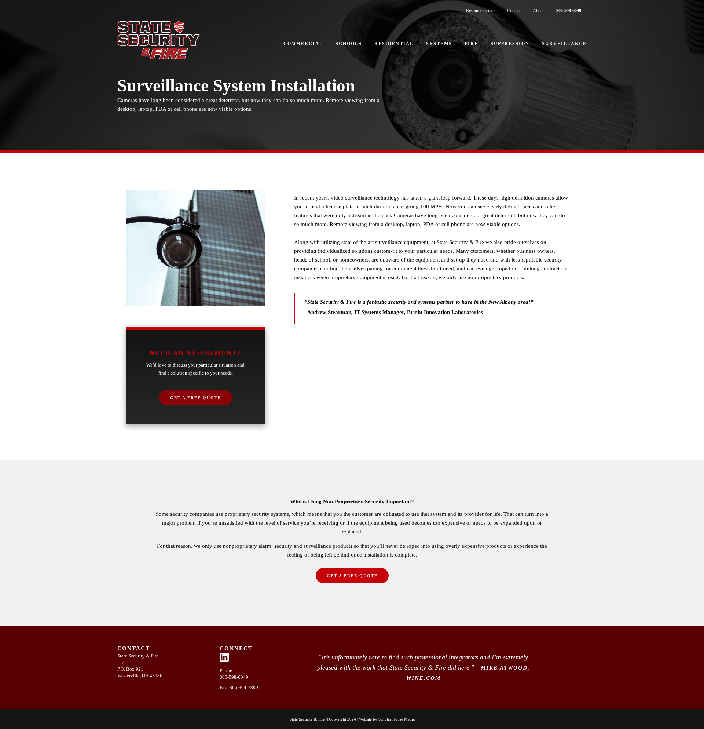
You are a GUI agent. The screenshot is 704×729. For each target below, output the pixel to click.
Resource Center (480, 10)
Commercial (303, 43)
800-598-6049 (568, 10)
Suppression (510, 43)
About (538, 10)
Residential (394, 43)
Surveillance (564, 43)
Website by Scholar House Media (387, 719)
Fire (471, 43)
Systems (439, 43)
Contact (513, 10)
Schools (349, 43)
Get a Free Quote (195, 398)
